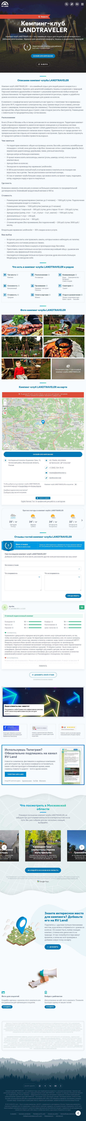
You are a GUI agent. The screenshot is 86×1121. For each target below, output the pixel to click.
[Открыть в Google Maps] (5, 408)
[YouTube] (55, 1086)
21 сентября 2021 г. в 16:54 (17, 608)
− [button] (5, 404)
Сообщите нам (9, 492)
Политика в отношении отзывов (43, 679)
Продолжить (73, 596)
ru (77, 4)
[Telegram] (45, 1086)
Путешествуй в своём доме (25, 1100)
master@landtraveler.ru (57, 473)
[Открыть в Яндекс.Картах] (5, 413)
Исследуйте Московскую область (43, 870)
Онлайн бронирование (43, 56)
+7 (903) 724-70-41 (56, 468)
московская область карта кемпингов (45, 1048)
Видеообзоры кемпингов (68, 1114)
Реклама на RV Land (39, 1114)
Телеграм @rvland (15, 774)
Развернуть (43, 666)
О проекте (13, 1114)
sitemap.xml (59, 1116)
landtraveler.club (55, 478)
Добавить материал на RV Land (32, 1116)
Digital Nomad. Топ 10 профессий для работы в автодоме (43, 501)
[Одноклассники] (61, 1086)
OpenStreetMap (79, 449)
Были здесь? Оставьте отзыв (41, 48)
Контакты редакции (25, 1114)
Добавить (54, 947)
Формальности (48, 1116)
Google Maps (23, 486)
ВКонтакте (42, 781)
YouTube (35, 781)
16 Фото (44, 64)
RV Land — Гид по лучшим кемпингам (24, 1104)
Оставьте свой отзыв (23, 546)
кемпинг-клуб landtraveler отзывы (29, 1039)
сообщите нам (56, 395)
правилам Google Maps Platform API (67, 878)
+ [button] (5, 401)
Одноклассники (27, 781)
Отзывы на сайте (53, 1114)
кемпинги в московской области (50, 1038)
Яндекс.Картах (36, 486)
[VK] (50, 1086)
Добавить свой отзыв (44, 675)
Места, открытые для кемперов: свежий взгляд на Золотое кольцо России (56, 1100)
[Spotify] (40, 1086)
